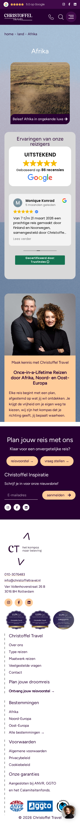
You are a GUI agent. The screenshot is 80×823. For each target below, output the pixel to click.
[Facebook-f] (69, 4)
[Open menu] (71, 17)
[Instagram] (63, 4)
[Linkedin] (75, 4)
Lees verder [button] (22, 239)
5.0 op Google (35, 4)
